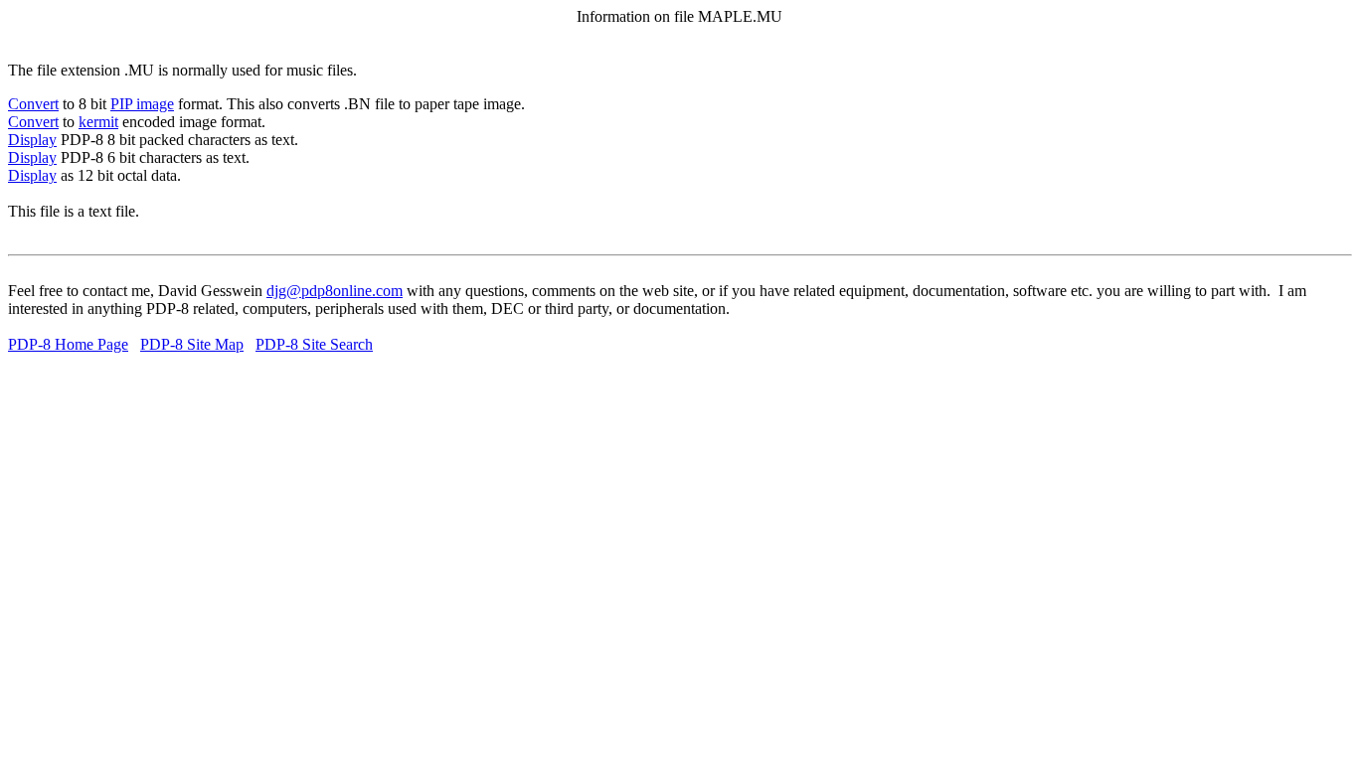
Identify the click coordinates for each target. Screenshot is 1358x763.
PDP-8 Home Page (68, 344)
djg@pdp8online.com (334, 290)
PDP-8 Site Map (192, 344)
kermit (98, 121)
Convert (33, 103)
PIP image (142, 103)
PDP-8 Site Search (314, 344)
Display (32, 139)
